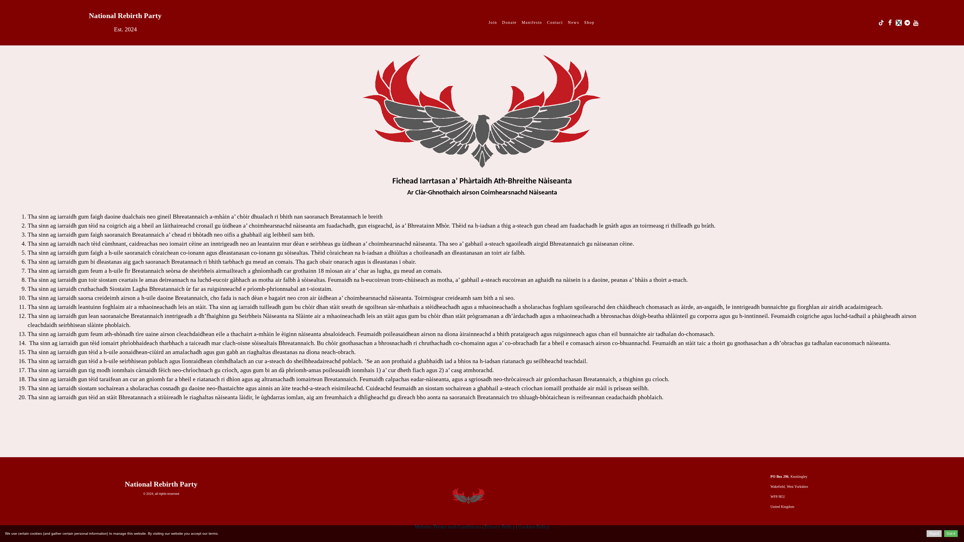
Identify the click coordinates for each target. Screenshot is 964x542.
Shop (589, 22)
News (573, 22)
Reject (934, 533)
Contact (555, 22)
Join (493, 22)
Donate (509, 22)
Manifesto (532, 22)
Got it (951, 533)
